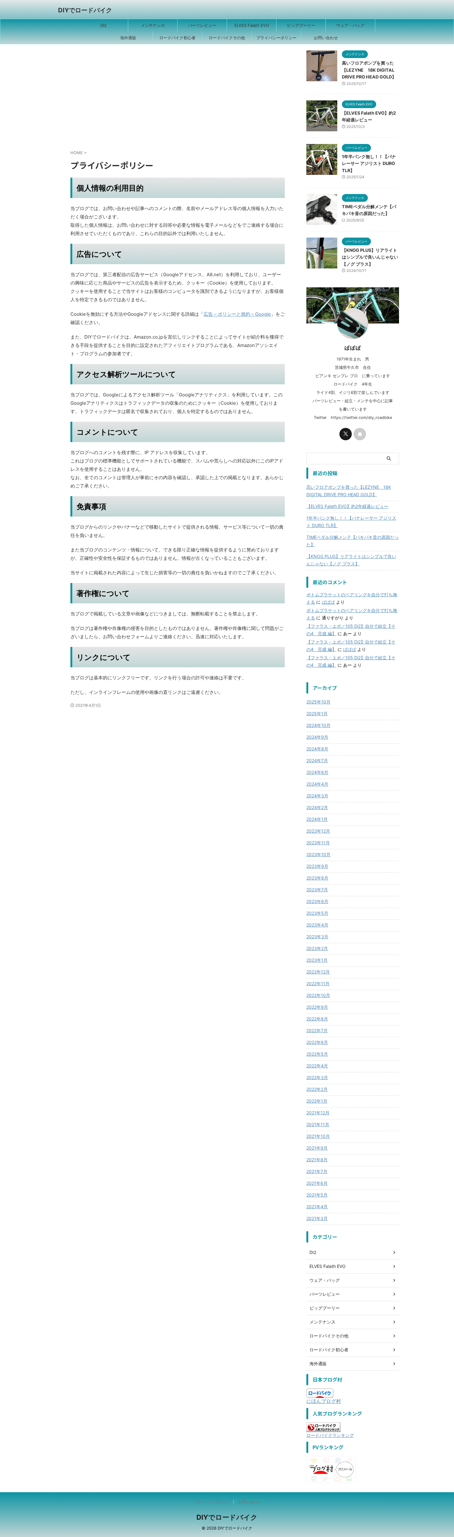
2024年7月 (317, 760)
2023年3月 (317, 936)
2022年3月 (317, 1077)
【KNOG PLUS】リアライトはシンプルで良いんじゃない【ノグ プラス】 (370, 257)
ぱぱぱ (328, 602)
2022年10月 (318, 995)
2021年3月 (317, 1218)
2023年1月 (317, 960)
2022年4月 (317, 1065)
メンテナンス (153, 25)
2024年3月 (317, 795)
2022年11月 (318, 983)
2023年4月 (317, 924)
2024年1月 (317, 819)
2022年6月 (317, 1042)
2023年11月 (318, 842)
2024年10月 (318, 725)
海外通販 (128, 37)
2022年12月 (318, 971)
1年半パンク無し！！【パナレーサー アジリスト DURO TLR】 (369, 163)
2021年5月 (317, 1194)
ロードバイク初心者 (177, 37)
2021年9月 (317, 1148)
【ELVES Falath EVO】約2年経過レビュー (347, 506)
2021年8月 (317, 1159)
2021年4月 (317, 1206)
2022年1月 (316, 1101)
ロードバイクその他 (227, 37)
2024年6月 (317, 772)
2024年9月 (317, 737)
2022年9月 (317, 1007)
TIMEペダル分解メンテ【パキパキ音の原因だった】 (352, 540)
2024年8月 (317, 748)
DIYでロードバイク (85, 10)
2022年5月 (317, 1054)
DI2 (103, 25)
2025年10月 (318, 701)
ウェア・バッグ (350, 25)
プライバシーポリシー (276, 37)
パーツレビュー (202, 25)
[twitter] (345, 434)
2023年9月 (317, 866)
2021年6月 (317, 1183)
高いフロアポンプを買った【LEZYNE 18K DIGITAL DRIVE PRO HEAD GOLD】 (369, 69)
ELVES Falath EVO (251, 25)
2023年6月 (317, 901)
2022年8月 (317, 1018)
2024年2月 (317, 807)
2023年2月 (317, 948)
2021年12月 (318, 1112)
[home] (360, 434)
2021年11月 (317, 1124)
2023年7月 (317, 889)
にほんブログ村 (323, 1401)
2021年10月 (318, 1136)
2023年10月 (318, 854)
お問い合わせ (326, 37)
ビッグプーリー (301, 25)
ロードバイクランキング (330, 1435)
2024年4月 (317, 784)
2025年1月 (317, 713)
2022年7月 (317, 1030)
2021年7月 (316, 1171)
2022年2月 (317, 1089)
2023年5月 (317, 913)
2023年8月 (317, 877)
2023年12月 (318, 831)
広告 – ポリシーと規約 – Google (237, 314)
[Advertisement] (177, 100)
